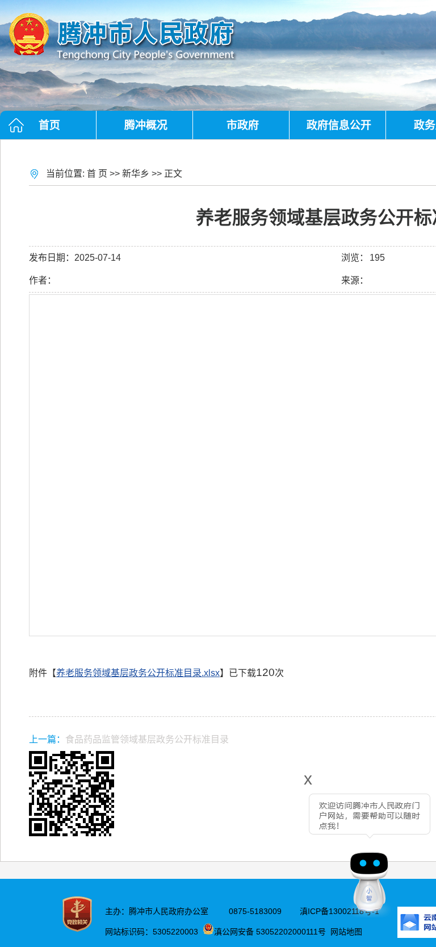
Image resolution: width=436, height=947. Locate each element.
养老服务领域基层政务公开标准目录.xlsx (138, 673)
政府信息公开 (339, 125)
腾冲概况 (145, 125)
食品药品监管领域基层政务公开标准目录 (147, 739)
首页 (49, 125)
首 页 (97, 173)
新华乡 (135, 173)
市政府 (243, 125)
